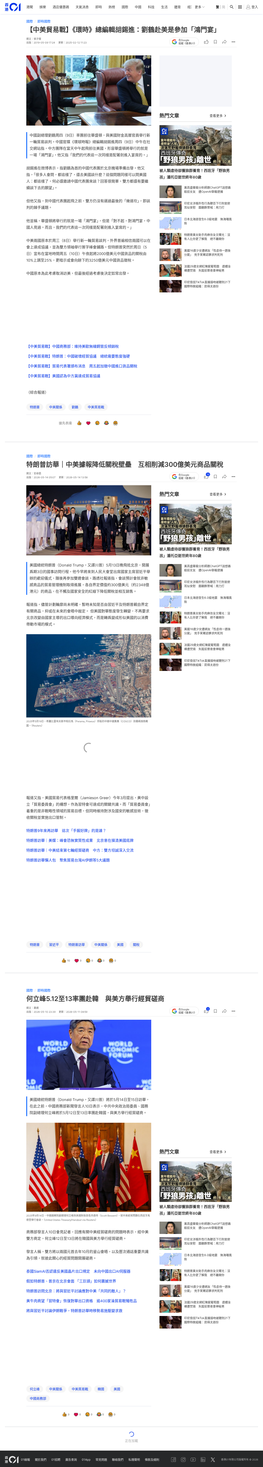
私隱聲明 (134, 1459)
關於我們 (40, 1459)
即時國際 (44, 21)
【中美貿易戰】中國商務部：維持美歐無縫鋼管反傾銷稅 (72, 346)
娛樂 (42, 7)
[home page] (13, 7)
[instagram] (183, 1459)
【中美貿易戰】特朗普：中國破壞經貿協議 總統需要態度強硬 (78, 356)
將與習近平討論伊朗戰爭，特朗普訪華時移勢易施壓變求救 (74, 1311)
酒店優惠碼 (61, 7)
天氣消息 (82, 7)
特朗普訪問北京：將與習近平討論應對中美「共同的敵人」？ (76, 1291)
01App (86, 1459)
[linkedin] (203, 1459)
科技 (151, 7)
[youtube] (193, 1459)
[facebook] (173, 1459)
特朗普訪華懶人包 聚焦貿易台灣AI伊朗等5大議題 (68, 860)
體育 (177, 7)
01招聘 (55, 1459)
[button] (215, 42)
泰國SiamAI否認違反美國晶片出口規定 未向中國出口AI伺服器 (78, 1271)
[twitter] (212, 1459)
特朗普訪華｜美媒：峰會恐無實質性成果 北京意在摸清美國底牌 (80, 840)
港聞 (29, 7)
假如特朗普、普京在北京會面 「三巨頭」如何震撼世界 (71, 1281)
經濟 (190, 7)
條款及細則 (152, 1459)
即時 (98, 7)
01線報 (25, 1459)
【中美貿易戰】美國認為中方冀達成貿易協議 (63, 376)
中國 (138, 7)
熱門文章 (169, 116)
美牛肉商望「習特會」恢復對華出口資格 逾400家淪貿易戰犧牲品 (81, 1301)
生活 (164, 7)
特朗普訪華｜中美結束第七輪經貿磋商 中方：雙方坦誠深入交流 (80, 850)
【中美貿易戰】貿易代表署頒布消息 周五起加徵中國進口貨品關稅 (81, 366)
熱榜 (111, 7)
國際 (125, 7)
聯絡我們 (117, 1459)
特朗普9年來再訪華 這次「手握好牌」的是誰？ (66, 830)
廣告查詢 (71, 1459)
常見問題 (101, 1459)
